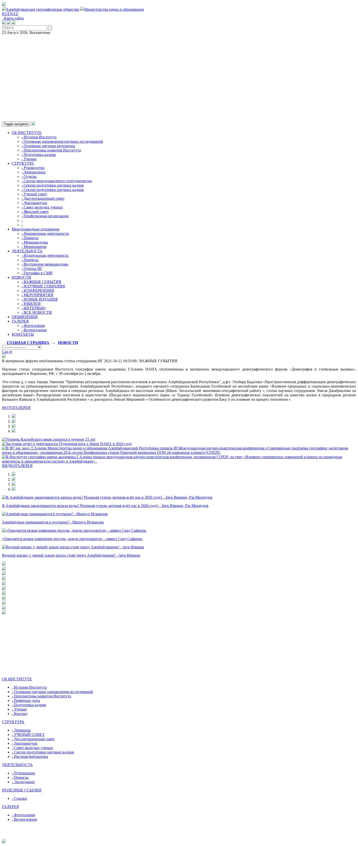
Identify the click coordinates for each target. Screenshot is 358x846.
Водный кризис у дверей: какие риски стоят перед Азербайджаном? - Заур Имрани (71, 555)
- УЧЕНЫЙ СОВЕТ (28, 734)
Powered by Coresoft (179, 837)
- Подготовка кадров (38, 154)
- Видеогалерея (34, 330)
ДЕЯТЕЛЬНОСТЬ (27, 251)
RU (5, 14)
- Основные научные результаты (48, 146)
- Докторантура (34, 203)
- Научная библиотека (30, 756)
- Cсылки (19, 798)
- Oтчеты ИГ (31, 268)
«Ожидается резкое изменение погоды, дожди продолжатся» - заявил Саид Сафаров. (72, 539)
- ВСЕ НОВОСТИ (36, 312)
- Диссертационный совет (43, 198)
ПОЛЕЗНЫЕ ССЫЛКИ (21, 790)
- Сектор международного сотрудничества (56, 181)
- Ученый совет (34, 194)
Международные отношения (35, 229)
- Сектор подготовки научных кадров (52, 185)
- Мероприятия (33, 247)
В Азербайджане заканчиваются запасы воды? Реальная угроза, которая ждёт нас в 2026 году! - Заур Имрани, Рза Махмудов (105, 506)
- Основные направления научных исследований (62, 141)
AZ (15, 14)
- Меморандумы (34, 242)
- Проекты (29, 238)
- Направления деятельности (45, 233)
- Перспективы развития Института (51, 150)
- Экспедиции (23, 782)
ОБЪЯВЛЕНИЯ (25, 317)
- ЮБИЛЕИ (31, 304)
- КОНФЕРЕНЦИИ (37, 290)
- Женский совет (35, 211)
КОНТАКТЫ (23, 334)
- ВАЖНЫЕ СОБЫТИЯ (41, 282)
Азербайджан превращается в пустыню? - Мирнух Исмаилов (53, 522)
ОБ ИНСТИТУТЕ (27, 133)
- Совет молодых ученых (42, 207)
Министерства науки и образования (114, 9)
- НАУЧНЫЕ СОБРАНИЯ (43, 286)
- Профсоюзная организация (44, 216)
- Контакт (20, 714)
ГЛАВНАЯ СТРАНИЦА (28, 343)
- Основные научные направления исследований (52, 692)
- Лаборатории (33, 172)
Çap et (7, 352)
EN (10, 14)
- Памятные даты (26, 700)
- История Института (39, 137)
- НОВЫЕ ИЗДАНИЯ (39, 299)
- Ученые (29, 159)
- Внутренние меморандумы (44, 264)
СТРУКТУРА (23, 163)
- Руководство (33, 168)
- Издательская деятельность (44, 255)
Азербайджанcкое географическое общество (42, 9)
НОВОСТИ (21, 277)
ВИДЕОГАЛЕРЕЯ (17, 466)
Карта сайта (13, 18)
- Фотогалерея (33, 325)
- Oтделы (29, 176)
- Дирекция (21, 730)
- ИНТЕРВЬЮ (33, 308)
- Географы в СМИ (37, 273)
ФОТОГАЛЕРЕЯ (16, 408)
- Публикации (23, 773)
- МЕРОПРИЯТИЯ (37, 295)
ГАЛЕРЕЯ (20, 321)
